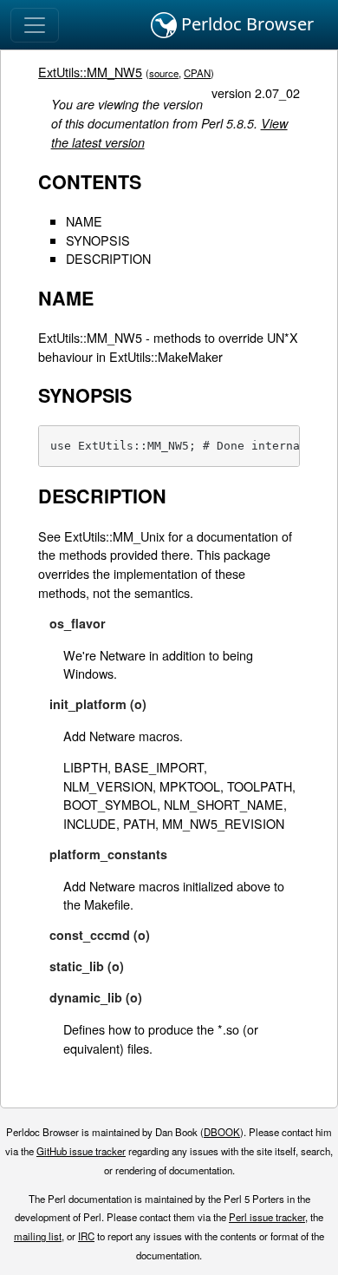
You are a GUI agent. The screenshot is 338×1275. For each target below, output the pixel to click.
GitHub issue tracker (81, 1151)
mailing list (38, 1236)
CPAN (197, 73)
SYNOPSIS (98, 240)
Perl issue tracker (267, 1217)
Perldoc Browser (245, 24)
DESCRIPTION (108, 258)
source (164, 73)
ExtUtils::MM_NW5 (90, 71)
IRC (86, 1236)
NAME (84, 221)
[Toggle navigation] (34, 25)
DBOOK (222, 1132)
